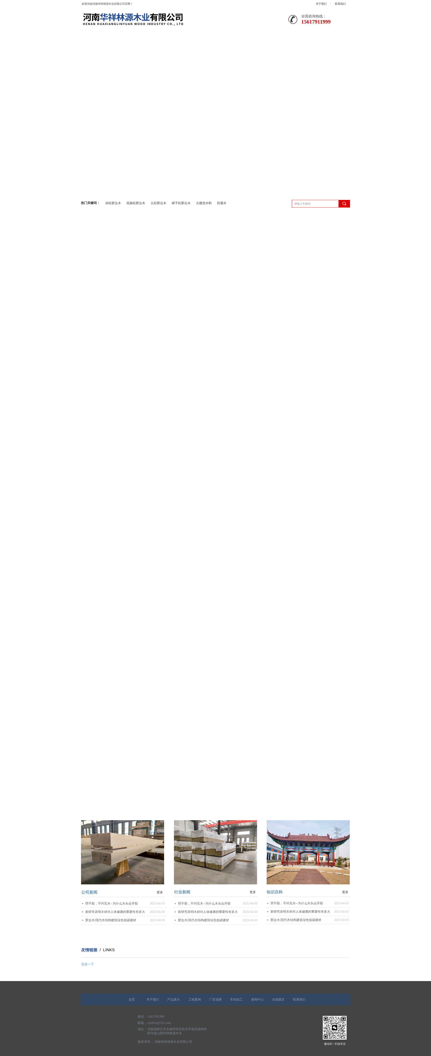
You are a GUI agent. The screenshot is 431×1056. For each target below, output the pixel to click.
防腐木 (221, 203)
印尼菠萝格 (93, 405)
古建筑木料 (204, 203)
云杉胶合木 (158, 203)
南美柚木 (91, 376)
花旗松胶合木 (135, 203)
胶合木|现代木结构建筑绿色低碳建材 (110, 920)
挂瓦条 (89, 363)
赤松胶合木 (113, 203)
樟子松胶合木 (181, 203)
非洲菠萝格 (93, 334)
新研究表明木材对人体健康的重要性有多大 (115, 912)
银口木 (89, 391)
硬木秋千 (91, 419)
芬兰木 (89, 348)
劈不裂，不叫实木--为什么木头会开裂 (111, 903)
